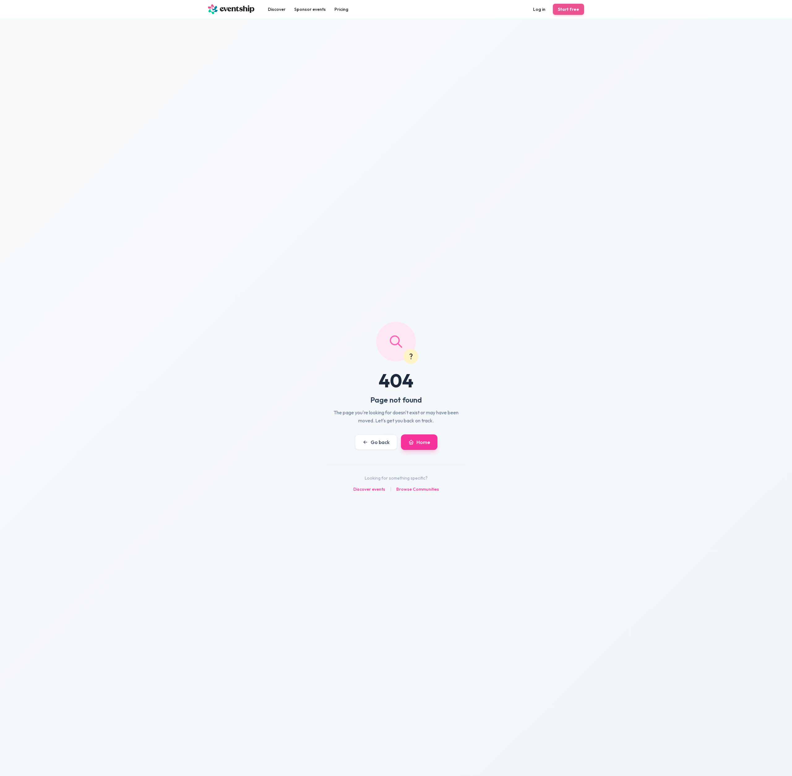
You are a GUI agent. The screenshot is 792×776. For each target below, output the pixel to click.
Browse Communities (417, 489)
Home (423, 442)
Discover (277, 9)
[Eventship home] (231, 9)
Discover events (369, 489)
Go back (380, 442)
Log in (539, 9)
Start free (568, 9)
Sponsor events (310, 9)
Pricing (341, 9)
